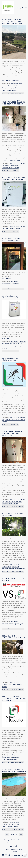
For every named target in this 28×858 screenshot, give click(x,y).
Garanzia (21, 840)
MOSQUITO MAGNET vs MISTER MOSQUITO (14, 580)
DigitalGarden (14, 849)
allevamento (14, 84)
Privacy (6, 840)
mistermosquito (7, 90)
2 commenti (14, 424)
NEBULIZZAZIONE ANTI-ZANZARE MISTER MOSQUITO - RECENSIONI (14, 698)
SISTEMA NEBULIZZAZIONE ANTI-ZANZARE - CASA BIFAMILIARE (12, 433)
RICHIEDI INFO (6, 279)
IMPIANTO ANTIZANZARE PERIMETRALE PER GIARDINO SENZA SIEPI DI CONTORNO (13, 102)
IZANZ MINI (5, 339)
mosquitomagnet (7, 167)
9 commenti (14, 351)
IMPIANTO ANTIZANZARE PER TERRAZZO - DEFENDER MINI (13, 178)
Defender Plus (12, 86)
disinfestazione (6, 88)
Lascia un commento (17, 93)
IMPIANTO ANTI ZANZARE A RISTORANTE (12, 514)
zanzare (15, 90)
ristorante (15, 569)
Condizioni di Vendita (14, 843)
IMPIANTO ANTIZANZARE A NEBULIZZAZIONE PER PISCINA (14, 770)
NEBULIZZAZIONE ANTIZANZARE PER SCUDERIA (13, 637)
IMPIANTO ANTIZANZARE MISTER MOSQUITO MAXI (11, 239)
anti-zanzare (14, 163)
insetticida (15, 88)
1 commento (14, 170)
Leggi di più (5, 93)
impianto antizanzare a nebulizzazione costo (10, 359)
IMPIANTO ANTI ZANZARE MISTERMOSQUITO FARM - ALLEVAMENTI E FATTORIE (12, 21)
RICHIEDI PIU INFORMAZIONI (11, 81)
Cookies (13, 840)
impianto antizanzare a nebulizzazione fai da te (10, 297)
